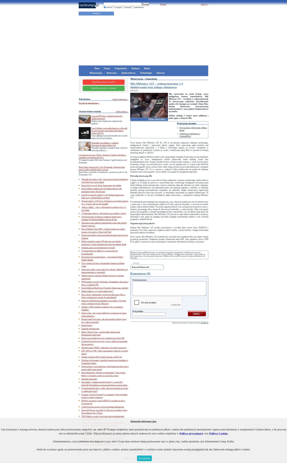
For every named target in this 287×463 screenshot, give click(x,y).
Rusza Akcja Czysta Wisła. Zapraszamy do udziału (101, 185)
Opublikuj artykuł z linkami (103, 88)
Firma (107, 68)
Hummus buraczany (89, 379)
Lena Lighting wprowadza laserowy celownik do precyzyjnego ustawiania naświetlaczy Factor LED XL (109, 130)
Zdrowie (160, 73)
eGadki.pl (204, 323)
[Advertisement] (143, 40)
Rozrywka (112, 73)
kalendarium (139, 7)
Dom (97, 68)
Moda (147, 68)
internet (109, 7)
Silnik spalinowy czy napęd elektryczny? (97, 291)
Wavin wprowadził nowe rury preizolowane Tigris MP (102, 338)
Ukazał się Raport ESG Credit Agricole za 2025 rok (101, 357)
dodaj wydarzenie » (120, 99)
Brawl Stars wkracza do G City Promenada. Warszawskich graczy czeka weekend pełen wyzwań (102, 168)
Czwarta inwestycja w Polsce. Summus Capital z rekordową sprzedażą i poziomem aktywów (102, 156)
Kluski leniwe (86, 325)
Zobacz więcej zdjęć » (157, 119)
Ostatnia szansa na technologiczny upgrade (98, 248)
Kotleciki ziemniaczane (90, 329)
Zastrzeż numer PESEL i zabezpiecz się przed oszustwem (103, 348)
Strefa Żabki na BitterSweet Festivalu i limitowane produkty (104, 288)
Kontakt (163, 4)
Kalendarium (84, 99)
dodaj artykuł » (122, 111)
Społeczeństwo (128, 73)
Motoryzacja (96, 73)
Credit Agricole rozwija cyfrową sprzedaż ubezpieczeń (102, 407)
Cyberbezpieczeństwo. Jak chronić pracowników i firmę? (103, 213)
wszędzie (118, 7)
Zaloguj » (204, 4)
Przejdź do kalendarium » (89, 103)
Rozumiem (144, 458)
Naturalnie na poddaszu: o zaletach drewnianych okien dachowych (104, 144)
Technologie (146, 73)
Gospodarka (121, 68)
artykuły (128, 7)
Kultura (135, 68)
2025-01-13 (134, 90)
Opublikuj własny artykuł (103, 82)
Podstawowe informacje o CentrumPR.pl (190, 135)
